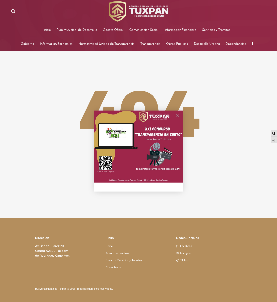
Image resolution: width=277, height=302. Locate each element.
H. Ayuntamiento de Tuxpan (51, 288)
